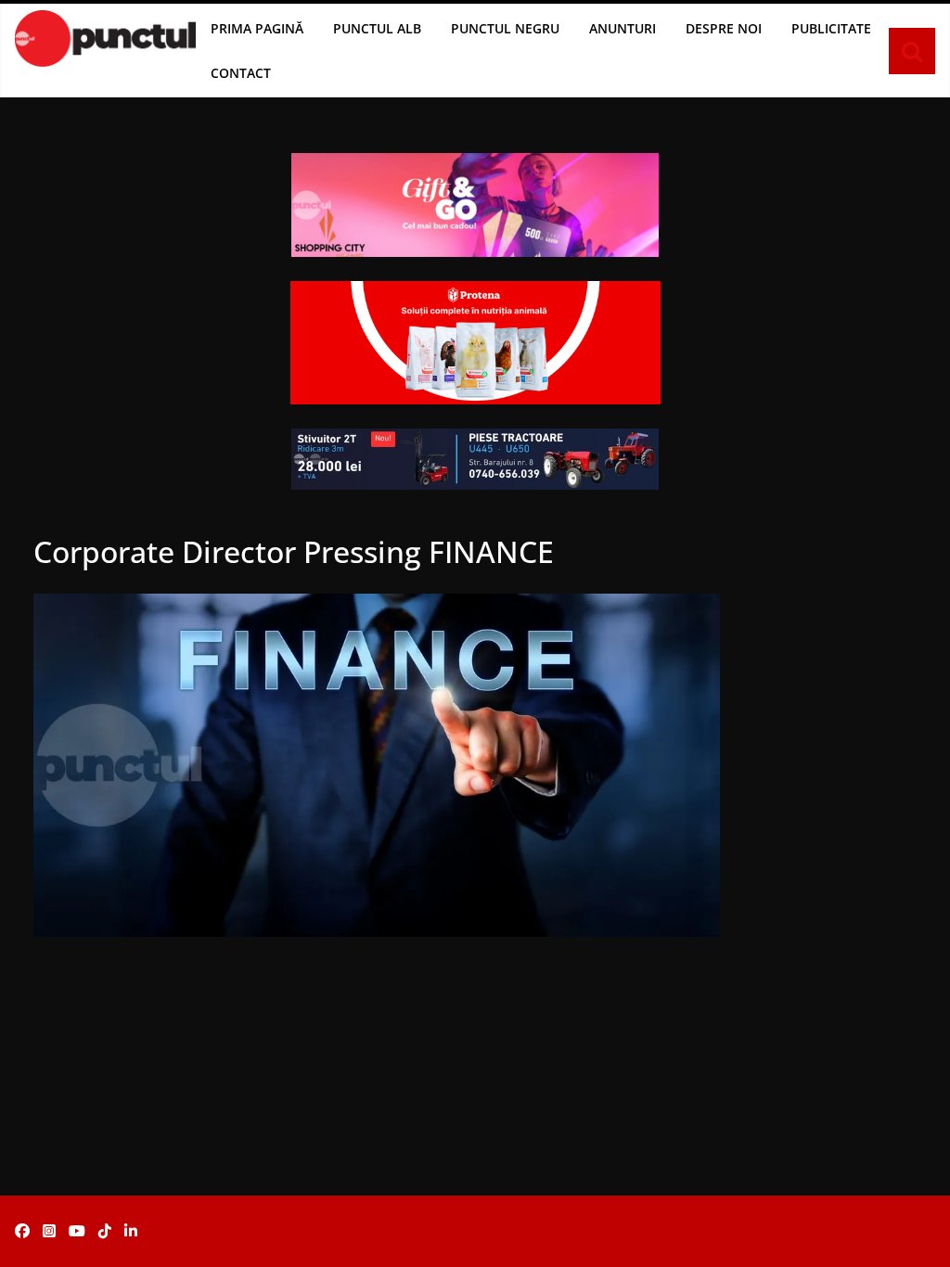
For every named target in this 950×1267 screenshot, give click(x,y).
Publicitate (831, 28)
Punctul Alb (377, 28)
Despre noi (724, 28)
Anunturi (622, 28)
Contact (241, 73)
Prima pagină (257, 28)
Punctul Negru (505, 28)
